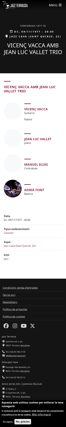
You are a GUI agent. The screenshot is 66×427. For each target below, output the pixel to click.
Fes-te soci (9, 295)
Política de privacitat (15, 309)
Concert (8, 233)
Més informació (41, 414)
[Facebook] (6, 327)
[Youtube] (24, 327)
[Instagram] (15, 327)
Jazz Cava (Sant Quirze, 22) (20, 246)
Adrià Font (34, 190)
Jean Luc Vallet (38, 139)
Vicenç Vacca (36, 109)
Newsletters (10, 302)
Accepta (7, 421)
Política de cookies (14, 316)
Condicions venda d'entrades (20, 288)
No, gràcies (23, 421)
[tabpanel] (33, 149)
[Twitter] (32, 327)
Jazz (6, 259)
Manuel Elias (36, 164)
